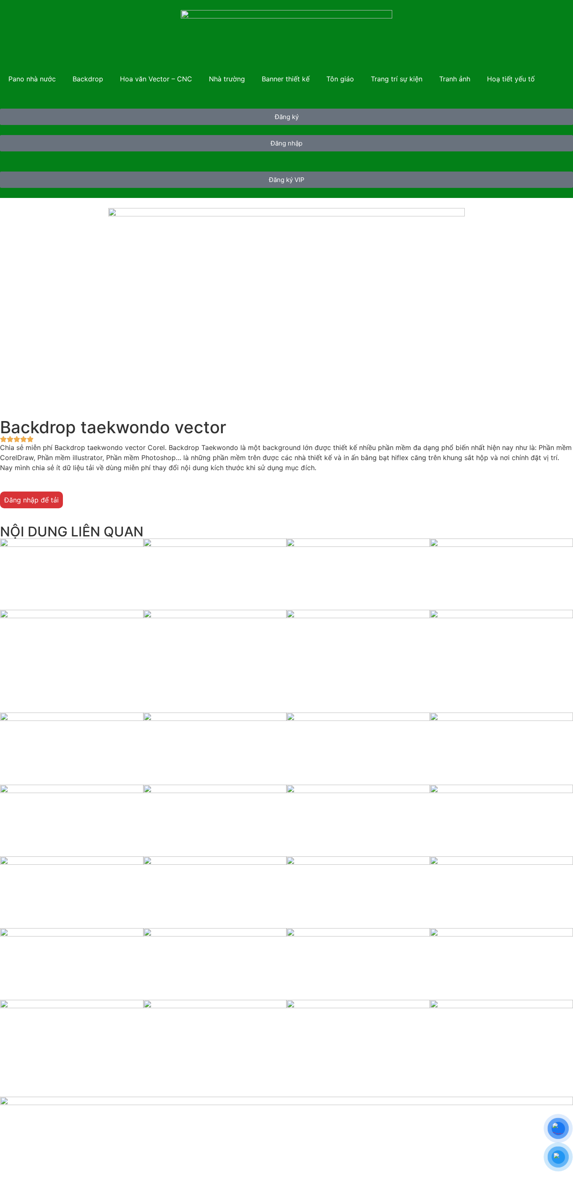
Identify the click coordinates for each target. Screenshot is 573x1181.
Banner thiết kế (286, 79)
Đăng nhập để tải (31, 500)
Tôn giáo (340, 79)
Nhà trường (227, 79)
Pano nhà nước (32, 79)
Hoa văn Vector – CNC (156, 79)
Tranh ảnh (454, 79)
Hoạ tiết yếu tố (511, 79)
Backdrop (88, 79)
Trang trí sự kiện (396, 79)
